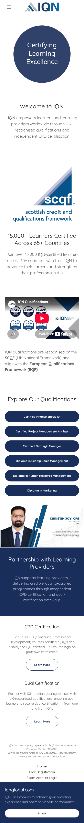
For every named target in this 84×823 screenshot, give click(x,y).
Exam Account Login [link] (42, 778)
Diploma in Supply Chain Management (42, 461)
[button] (10, 7)
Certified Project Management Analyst (42, 431)
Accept (42, 813)
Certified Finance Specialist (42, 416)
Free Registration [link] (42, 772)
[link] (42, 6)
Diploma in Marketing (42, 490)
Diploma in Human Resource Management (42, 476)
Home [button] (42, 766)
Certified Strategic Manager (42, 446)
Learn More (42, 665)
